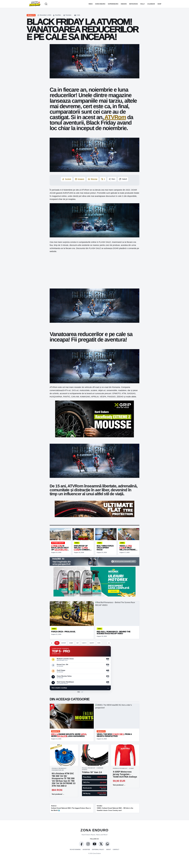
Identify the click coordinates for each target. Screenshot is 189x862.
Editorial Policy (98, 849)
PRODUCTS (31, 15)
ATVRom (114, 117)
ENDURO (124, 4)
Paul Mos (58, 15)
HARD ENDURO (100, 4)
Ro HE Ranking (75, 849)
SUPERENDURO (113, 4)
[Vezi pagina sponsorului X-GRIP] (55, 706)
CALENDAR (151, 4)
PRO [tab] (57, 643)
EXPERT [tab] (63, 643)
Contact (116, 849)
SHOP (159, 4)
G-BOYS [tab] (84, 643)
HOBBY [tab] (71, 643)
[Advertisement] (94, 270)
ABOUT (108, 849)
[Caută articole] (46, 4)
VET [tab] (77, 643)
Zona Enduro (94, 830)
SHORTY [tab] (92, 643)
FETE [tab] (98, 643)
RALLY (142, 4)
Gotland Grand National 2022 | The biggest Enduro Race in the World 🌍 (71, 808)
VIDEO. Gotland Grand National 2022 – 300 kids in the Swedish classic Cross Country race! (115, 808)
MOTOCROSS (133, 4)
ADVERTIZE (86, 849)
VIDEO (90, 4)
